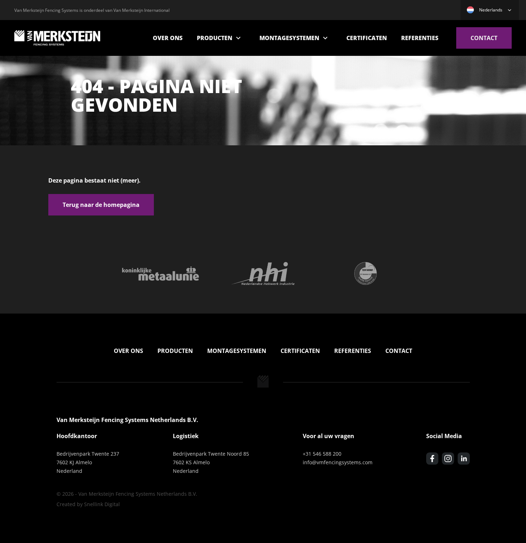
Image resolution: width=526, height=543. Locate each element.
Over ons (167, 38)
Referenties (419, 38)
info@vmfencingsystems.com (337, 462)
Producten (214, 38)
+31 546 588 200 (322, 453)
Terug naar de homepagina (101, 205)
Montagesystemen (289, 38)
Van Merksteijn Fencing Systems (57, 38)
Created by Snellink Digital (88, 504)
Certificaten (366, 38)
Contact (484, 38)
